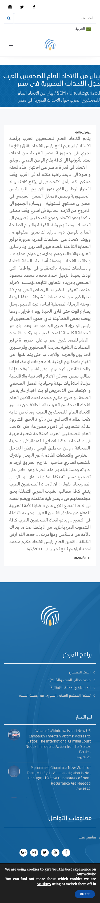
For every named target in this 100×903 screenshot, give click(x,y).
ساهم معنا (87, 838)
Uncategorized (84, 93)
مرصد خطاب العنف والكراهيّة (69, 680)
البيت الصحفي (80, 672)
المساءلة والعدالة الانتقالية (70, 688)
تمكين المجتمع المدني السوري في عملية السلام (55, 695)
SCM (61, 93)
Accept (85, 894)
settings (44, 884)
